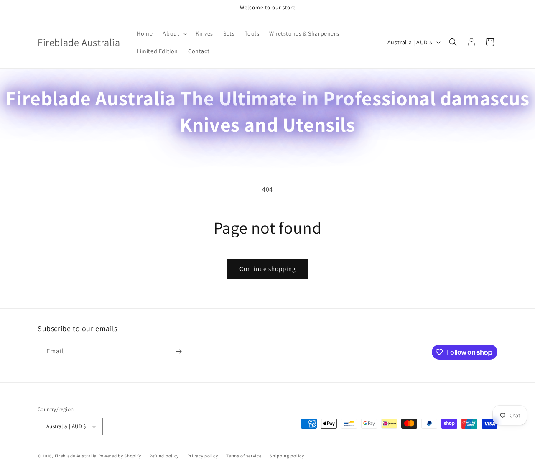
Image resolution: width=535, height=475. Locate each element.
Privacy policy (202, 456)
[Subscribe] (178, 351)
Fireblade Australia (76, 456)
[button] (174, 33)
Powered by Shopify (119, 456)
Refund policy (164, 456)
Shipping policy (287, 456)
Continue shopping (267, 269)
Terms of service (243, 456)
